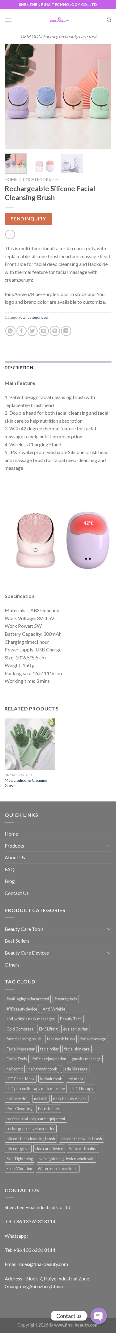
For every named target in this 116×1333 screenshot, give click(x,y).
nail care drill (17, 1098)
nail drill (41, 1098)
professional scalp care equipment (35, 1118)
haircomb (14, 1068)
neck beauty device (70, 1098)
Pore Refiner (48, 1108)
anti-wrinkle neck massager (30, 1018)
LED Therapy (82, 1088)
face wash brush (61, 1038)
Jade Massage (75, 1068)
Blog (10, 881)
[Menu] (8, 19)
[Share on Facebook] (21, 331)
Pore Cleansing (19, 1108)
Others (12, 964)
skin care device (49, 1148)
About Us (15, 857)
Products (14, 845)
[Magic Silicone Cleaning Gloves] (30, 744)
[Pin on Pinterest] (55, 331)
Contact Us (17, 893)
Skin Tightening (19, 1158)
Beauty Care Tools (24, 929)
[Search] (109, 20)
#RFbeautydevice (21, 1009)
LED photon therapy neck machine (35, 1088)
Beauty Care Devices (27, 952)
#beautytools (65, 998)
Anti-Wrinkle (54, 1009)
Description (19, 367)
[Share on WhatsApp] (10, 331)
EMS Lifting (48, 1028)
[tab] (58, 368)
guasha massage (86, 1058)
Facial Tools (16, 1058)
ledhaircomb (51, 1078)
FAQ (10, 869)
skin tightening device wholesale (66, 1158)
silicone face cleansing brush (30, 1138)
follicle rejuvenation (49, 1058)
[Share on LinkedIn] (66, 331)
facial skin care (77, 1048)
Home (11, 179)
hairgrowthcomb (42, 1068)
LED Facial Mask (20, 1078)
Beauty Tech (71, 1018)
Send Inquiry (28, 218)
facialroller (49, 1048)
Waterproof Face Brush (58, 1168)
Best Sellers (17, 940)
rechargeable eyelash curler (30, 1128)
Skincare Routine (83, 1148)
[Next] (101, 95)
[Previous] (14, 95)
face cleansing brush (23, 1038)
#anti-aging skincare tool (27, 998)
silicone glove (18, 1148)
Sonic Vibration (19, 1168)
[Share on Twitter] (33, 331)
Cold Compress (19, 1028)
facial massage (93, 1038)
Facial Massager (20, 1048)
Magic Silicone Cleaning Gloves (26, 783)
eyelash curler (75, 1028)
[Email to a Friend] (44, 331)
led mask (76, 1078)
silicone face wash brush (81, 1138)
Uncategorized (40, 179)
